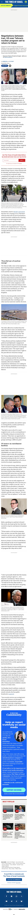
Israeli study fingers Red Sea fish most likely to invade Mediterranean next (8, 835)
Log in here (18, 882)
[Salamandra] (22, 909)
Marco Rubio (11, 868)
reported (11, 694)
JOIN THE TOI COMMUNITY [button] (14, 879)
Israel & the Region (11, 862)
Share (5, 65)
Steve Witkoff (13, 864)
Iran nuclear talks (19, 862)
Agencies (4, 61)
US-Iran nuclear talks (20, 863)
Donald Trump (20, 864)
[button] (26, 2)
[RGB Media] (11, 909)
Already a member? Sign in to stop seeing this (14, 793)
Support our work (14, 790)
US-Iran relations (5, 864)
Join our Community (6, 5)
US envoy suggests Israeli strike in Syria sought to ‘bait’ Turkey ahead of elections (20, 817)
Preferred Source (8, 57)
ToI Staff (11, 61)
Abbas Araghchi (5, 866)
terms (20, 163)
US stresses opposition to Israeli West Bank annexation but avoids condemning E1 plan (20, 835)
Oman (13, 863)
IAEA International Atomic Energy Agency (11, 867)
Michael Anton (5, 868)
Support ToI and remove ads (21, 5)
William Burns (18, 868)
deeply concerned (19, 212)
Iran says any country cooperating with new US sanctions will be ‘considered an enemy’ (8, 817)
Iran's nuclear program (6, 863)
